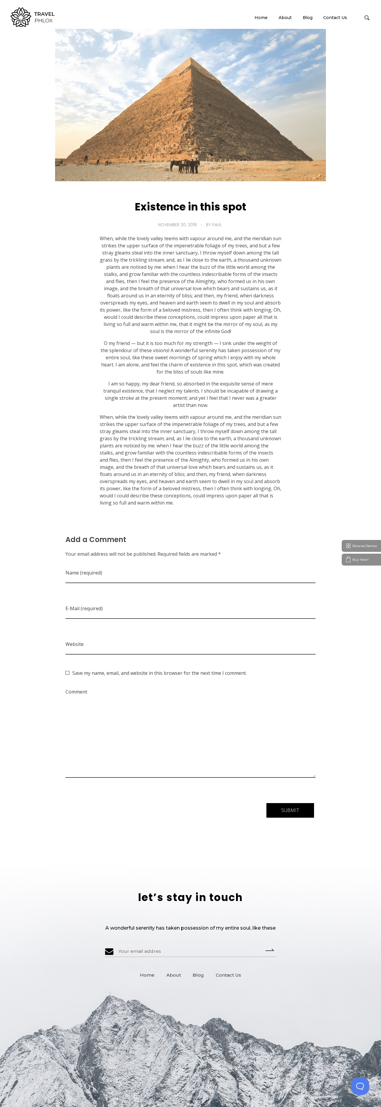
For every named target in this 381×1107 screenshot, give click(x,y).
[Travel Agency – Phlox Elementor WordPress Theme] (33, 17)
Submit (271, 949)
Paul (217, 225)
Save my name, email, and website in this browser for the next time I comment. (159, 673)
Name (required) (83, 572)
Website (74, 644)
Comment (76, 691)
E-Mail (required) (84, 608)
